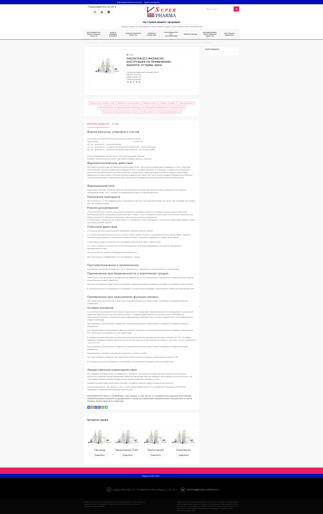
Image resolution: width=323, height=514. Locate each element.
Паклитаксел (155, 450)
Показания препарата (167, 103)
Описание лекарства (98, 124)
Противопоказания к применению (129, 107)
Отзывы (115, 124)
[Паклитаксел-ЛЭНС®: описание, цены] (127, 437)
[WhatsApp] (102, 407)
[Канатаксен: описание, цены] (183, 437)
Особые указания (147, 112)
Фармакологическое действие (128, 103)
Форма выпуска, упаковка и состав (102, 103)
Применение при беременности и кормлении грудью (164, 107)
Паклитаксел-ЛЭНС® (128, 450)
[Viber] (99, 407)
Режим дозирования (186, 103)
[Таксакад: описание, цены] (99, 437)
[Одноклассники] (92, 407)
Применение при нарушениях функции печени (120, 112)
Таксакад (99, 450)
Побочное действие (106, 107)
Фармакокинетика (149, 103)
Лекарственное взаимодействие (168, 112)
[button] (95, 12)
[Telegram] (106, 407)
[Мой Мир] (95, 407)
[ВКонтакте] (88, 407)
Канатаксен (183, 450)
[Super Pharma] (161, 12)
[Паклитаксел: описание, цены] (155, 437)
